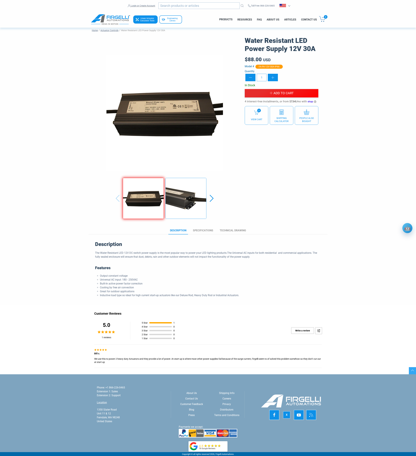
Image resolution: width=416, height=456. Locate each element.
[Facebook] (274, 415)
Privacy (226, 404)
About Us (273, 19)
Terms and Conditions (226, 415)
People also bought (306, 119)
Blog (191, 409)
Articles (290, 19)
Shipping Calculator (281, 119)
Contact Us (309, 19)
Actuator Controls (109, 30)
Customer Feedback (191, 404)
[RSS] (311, 415)
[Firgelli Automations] (194, 446)
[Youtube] (299, 415)
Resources (244, 19)
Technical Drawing (233, 230)
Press (191, 415)
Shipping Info (226, 393)
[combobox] (199, 5)
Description (178, 230)
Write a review (302, 330)
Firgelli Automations (224, 454)
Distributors (226, 409)
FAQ (259, 19)
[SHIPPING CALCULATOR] (281, 115)
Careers (226, 398)
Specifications (203, 230)
